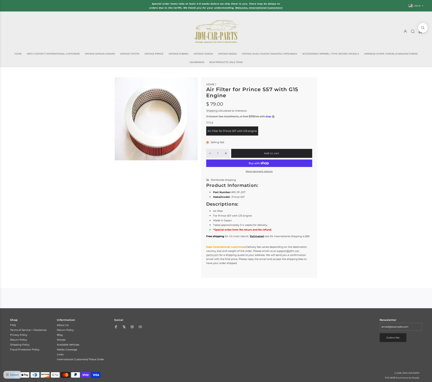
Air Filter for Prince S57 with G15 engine (232, 131)
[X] (124, 327)
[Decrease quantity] (210, 153)
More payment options (259, 171)
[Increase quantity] (226, 153)
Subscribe (393, 337)
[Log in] (405, 31)
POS (387, 377)
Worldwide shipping (223, 179)
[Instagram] (132, 327)
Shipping (212, 110)
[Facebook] (116, 327)
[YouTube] (140, 327)
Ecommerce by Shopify (407, 377)
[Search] (412, 31)
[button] (423, 28)
